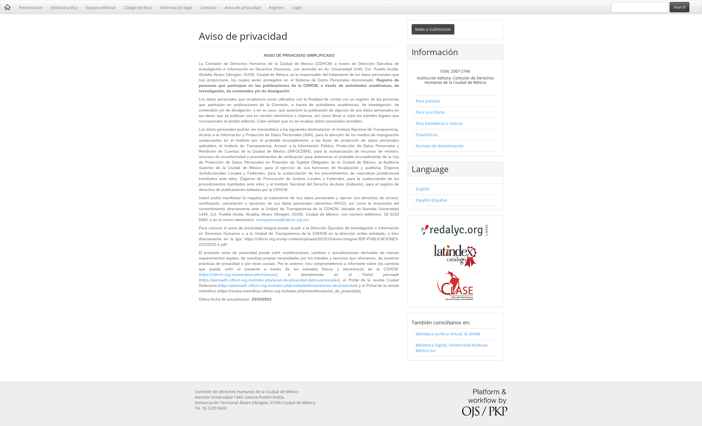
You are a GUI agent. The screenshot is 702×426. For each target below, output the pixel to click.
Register (276, 7)
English (422, 188)
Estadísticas (426, 134)
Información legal (176, 7)
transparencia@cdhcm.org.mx (282, 220)
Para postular (428, 101)
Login (297, 7)
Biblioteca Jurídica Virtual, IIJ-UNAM (448, 333)
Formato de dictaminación (440, 145)
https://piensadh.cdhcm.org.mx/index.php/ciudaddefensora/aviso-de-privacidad (287, 285)
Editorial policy (64, 7)
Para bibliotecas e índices (439, 123)
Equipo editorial (100, 7)
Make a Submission (433, 29)
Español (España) (431, 200)
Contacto (208, 7)
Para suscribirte (430, 112)
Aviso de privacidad (243, 7)
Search (679, 7)
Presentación (31, 7)
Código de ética (138, 7)
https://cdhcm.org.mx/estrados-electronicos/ (238, 274)
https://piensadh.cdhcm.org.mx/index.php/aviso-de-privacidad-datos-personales (269, 280)
